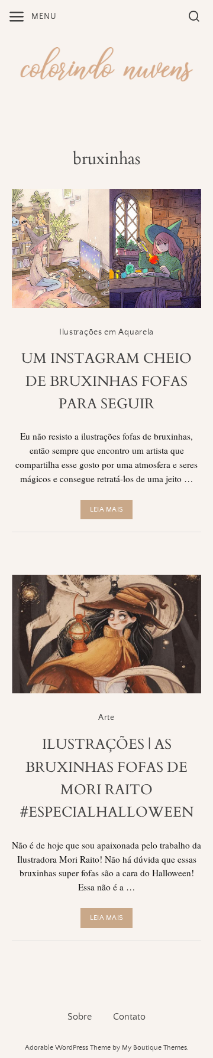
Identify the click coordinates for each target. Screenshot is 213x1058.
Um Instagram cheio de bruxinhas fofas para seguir (106, 381)
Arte (106, 717)
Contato (129, 1016)
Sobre (79, 1016)
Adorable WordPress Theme (68, 1048)
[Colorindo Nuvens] (106, 62)
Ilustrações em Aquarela (106, 332)
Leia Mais (106, 509)
